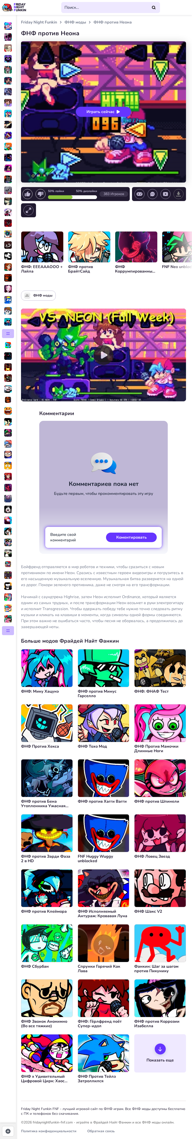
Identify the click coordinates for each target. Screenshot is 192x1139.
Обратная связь (101, 1131)
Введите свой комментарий (63, 537)
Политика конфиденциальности (48, 1131)
